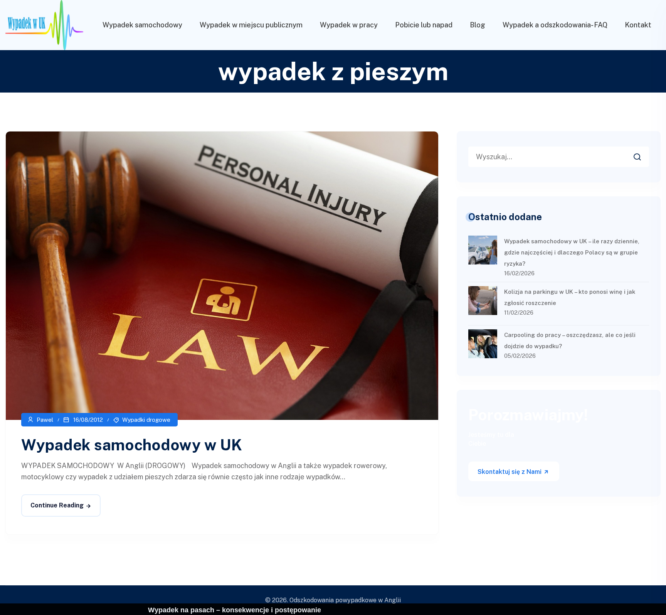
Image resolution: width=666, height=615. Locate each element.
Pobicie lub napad (423, 25)
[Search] (643, 154)
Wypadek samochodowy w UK (131, 445)
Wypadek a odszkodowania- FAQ (555, 25)
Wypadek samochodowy (142, 25)
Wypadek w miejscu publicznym (251, 25)
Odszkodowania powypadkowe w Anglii (345, 600)
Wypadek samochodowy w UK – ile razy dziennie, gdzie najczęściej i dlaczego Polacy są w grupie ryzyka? (571, 252)
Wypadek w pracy (349, 25)
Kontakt (638, 25)
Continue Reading (57, 505)
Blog (477, 25)
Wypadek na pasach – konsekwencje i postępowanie (234, 610)
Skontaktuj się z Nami (510, 471)
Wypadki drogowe (146, 419)
